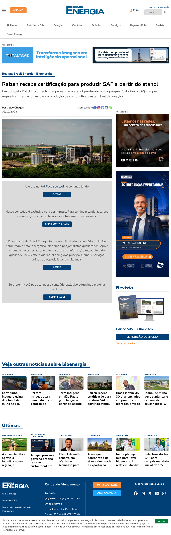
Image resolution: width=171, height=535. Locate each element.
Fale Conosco (9, 493)
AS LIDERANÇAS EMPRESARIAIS (38, 436)
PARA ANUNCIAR (107, 493)
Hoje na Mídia (138, 25)
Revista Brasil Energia (18, 74)
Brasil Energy (14, 34)
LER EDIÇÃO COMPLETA (142, 337)
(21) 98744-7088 (71, 498)
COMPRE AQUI (57, 296)
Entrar (136, 10)
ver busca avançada (159, 7)
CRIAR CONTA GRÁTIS (57, 223)
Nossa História (9, 500)
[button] (4, 10)
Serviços (116, 25)
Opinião (96, 25)
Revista (160, 25)
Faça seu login (56, 186)
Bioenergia (44, 74)
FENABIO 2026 (65, 436)
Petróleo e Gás (35, 25)
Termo (21, 529)
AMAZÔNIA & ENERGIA (12, 436)
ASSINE (18, 10)
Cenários (77, 25)
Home (13, 25)
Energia (58, 25)
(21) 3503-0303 (53, 498)
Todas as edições (125, 343)
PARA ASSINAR (107, 485)
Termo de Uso (59, 526)
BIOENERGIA (7, 374)
